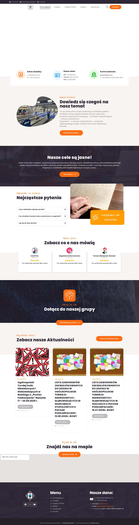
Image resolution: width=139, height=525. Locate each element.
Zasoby (55, 506)
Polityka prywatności (68, 523)
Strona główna (45, 7)
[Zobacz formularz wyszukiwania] (107, 7)
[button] (18, 262)
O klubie (55, 501)
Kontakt (115, 7)
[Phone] (30, 504)
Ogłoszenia (59, 379)
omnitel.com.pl (94, 523)
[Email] (35, 504)
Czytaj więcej (24, 407)
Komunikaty (22, 379)
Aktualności (95, 7)
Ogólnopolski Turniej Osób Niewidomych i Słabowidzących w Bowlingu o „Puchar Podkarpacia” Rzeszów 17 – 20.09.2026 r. (32, 391)
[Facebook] (26, 504)
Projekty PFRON (58, 503)
